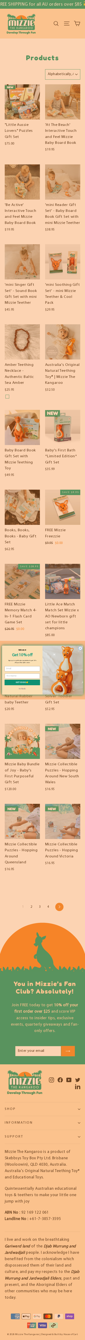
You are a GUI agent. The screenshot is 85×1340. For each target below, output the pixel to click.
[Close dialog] (80, 648)
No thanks (22, 688)
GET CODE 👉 (22, 682)
